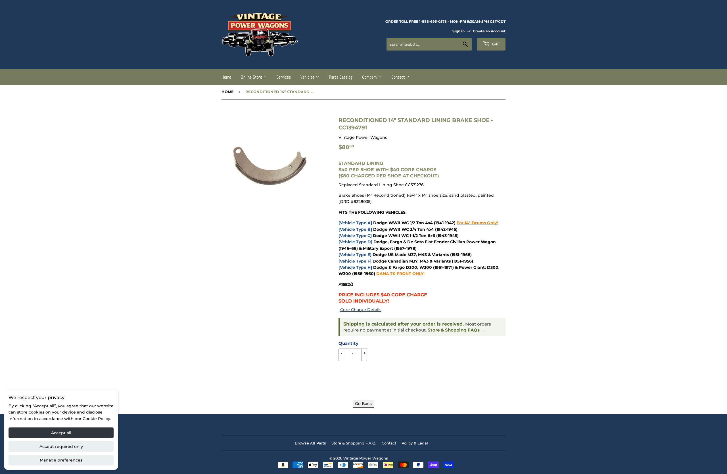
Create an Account (489, 31)
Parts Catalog (340, 77)
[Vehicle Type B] (355, 229)
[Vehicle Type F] (355, 261)
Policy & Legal (415, 443)
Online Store (252, 77)
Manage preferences (61, 460)
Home (226, 77)
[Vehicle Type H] (355, 267)
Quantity (348, 343)
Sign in (458, 31)
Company (370, 77)
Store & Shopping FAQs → (456, 330)
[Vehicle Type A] (355, 222)
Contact (398, 77)
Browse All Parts (310, 443)
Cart (495, 44)
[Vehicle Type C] (355, 235)
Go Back (363, 403)
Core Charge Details (360, 309)
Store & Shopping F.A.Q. (353, 443)
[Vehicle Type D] (355, 241)
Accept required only (61, 446)
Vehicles (308, 77)
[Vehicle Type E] (355, 254)
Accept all (61, 432)
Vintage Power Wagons (365, 458)
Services (283, 77)
